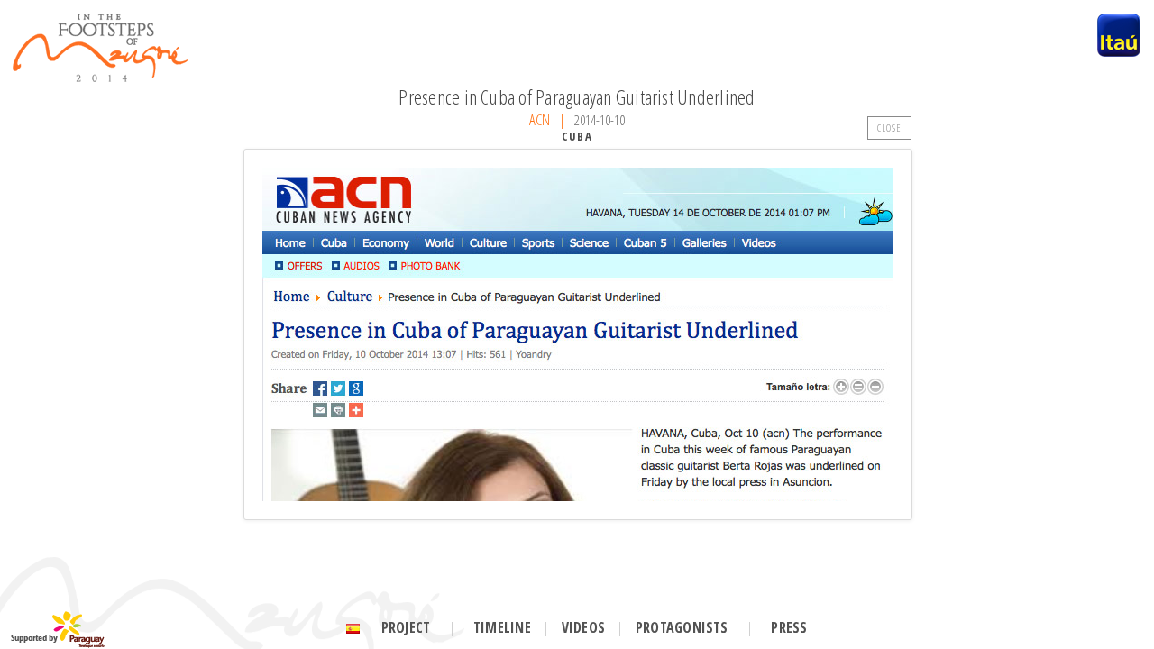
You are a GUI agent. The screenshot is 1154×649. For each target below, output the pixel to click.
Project (406, 627)
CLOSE (889, 127)
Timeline (502, 627)
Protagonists (682, 627)
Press (789, 627)
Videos (583, 627)
